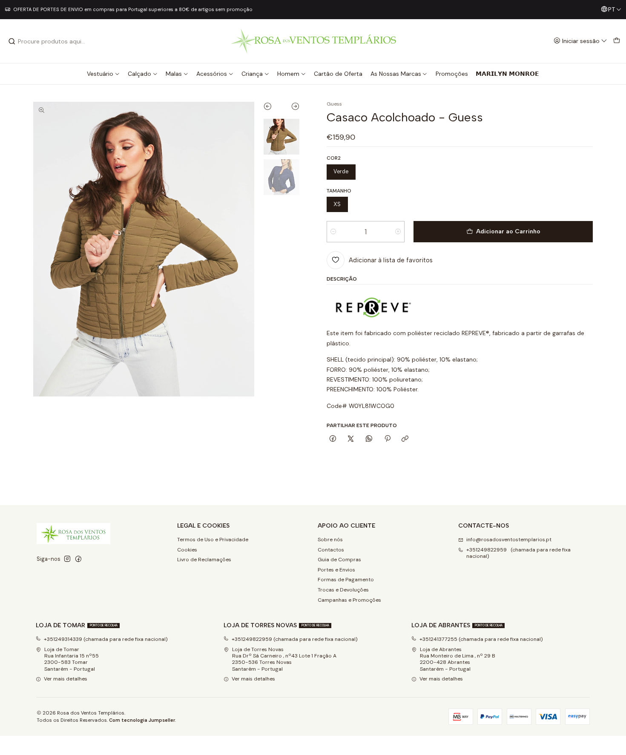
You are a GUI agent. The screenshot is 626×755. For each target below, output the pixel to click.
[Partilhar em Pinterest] (387, 439)
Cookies (187, 549)
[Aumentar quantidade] (398, 231)
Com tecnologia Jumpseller (142, 720)
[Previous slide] (272, 108)
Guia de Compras (339, 559)
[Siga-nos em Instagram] (67, 559)
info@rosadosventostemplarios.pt (508, 539)
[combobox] (51, 41)
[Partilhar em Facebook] (333, 439)
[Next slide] (290, 108)
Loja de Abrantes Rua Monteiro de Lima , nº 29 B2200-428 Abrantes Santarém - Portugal (457, 659)
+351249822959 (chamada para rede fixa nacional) (518, 553)
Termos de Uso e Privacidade (212, 539)
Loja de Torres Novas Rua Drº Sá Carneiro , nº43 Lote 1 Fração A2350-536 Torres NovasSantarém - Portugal (284, 659)
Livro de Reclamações (204, 559)
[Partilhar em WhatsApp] (369, 439)
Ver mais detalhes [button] (65, 678)
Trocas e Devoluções (343, 589)
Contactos (331, 549)
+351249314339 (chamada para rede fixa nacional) (106, 639)
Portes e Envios (336, 569)
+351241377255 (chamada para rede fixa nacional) (481, 639)
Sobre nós (330, 539)
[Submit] (12, 41)
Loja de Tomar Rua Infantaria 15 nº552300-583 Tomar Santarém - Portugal (71, 659)
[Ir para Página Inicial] (313, 41)
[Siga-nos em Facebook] (78, 559)
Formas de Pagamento (346, 579)
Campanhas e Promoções (349, 600)
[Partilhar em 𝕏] (351, 439)
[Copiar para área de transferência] (405, 439)
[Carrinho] (616, 41)
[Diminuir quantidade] (333, 231)
